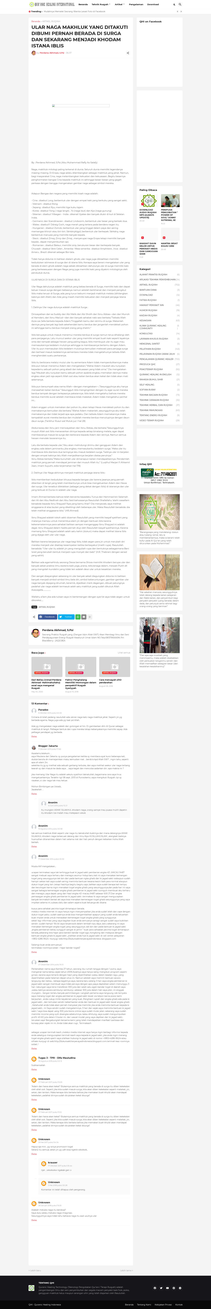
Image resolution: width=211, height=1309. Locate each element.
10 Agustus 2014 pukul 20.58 (50, 829)
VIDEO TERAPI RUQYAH (160, 420)
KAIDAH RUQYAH (160, 315)
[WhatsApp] (78, 617)
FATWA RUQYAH (160, 300)
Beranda (83, 4)
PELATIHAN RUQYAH (160, 349)
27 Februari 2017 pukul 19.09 (50, 1082)
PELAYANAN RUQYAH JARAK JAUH (160, 354)
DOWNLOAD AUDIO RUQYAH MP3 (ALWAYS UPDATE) (148, 214)
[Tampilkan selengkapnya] (89, 617)
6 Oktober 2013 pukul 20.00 (50, 713)
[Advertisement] (80, 81)
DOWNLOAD (160, 295)
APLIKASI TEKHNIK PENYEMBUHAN (160, 279)
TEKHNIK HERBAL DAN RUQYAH (160, 405)
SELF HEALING (160, 384)
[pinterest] (173, 1288)
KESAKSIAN (160, 320)
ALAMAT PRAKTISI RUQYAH (160, 274)
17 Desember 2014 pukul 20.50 (51, 859)
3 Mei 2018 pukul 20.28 (57, 1185)
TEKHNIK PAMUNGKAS (160, 410)
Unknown (44, 1079)
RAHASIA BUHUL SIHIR (160, 379)
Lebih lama (125, 1270)
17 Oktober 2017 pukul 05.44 (60, 1166)
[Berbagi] (128, 53)
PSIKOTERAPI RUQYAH (160, 369)
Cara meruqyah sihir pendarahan (110, 681)
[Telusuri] (180, 4)
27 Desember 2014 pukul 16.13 (50, 964)
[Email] (83, 617)
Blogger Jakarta (48, 746)
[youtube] (167, 1288)
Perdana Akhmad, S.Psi (57, 630)
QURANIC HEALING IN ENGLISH (160, 374)
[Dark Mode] (174, 4)
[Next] (181, 11)
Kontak (179, 1304)
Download (153, 4)
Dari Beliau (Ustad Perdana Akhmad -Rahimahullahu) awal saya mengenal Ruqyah (46, 684)
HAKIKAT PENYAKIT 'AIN (160, 305)
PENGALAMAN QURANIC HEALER (160, 359)
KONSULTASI (160, 333)
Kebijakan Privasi (163, 1304)
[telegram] (180, 1288)
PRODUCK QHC (160, 364)
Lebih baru (35, 1270)
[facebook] (154, 1288)
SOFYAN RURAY (160, 389)
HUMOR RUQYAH (160, 310)
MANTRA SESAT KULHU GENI (169, 244)
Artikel (118, 4)
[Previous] (177, 11)
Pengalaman (136, 4)
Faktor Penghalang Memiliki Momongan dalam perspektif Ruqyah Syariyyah (80, 684)
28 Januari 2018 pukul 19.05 (49, 1205)
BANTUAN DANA (160, 290)
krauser (52, 1162)
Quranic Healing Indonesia (47, 1304)
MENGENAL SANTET (160, 344)
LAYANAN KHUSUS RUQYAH (160, 338)
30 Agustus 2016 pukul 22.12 (50, 1061)
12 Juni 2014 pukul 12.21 (57, 806)
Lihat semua (124, 653)
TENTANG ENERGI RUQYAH (160, 415)
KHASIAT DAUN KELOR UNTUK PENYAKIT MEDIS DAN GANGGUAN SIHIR (80, 11)
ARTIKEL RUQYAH (51, 21)
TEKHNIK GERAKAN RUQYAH (160, 400)
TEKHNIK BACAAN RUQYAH (160, 395)
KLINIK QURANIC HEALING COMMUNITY (159, 327)
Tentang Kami (144, 1304)
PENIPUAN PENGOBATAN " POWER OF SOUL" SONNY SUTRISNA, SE (169, 215)
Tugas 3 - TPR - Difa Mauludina (57, 1058)
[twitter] (161, 1288)
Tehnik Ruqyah (100, 4)
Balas (34, 736)
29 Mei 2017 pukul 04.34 (48, 1142)
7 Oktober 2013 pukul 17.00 (49, 749)
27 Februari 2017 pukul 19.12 (50, 1112)
